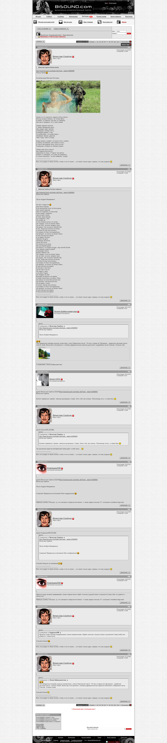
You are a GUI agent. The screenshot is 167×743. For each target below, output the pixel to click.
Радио (99, 737)
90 (105, 41)
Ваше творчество (68, 35)
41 (97, 41)
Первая (91, 41)
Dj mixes (50, 737)
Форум (124, 22)
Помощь (130, 12)
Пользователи (107, 22)
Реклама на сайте (46, 740)
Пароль (114, 33)
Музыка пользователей (46, 22)
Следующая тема (89, 709)
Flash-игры (128, 16)
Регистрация (112, 3)
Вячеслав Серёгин (62, 56)
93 (112, 41)
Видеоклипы (73, 16)
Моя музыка (68, 22)
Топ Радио (85, 16)
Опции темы (125, 44)
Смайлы (38, 725)
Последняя (125, 41)
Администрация (64, 740)
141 (118, 41)
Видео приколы (116, 16)
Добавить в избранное (126, 13)
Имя (113, 31)
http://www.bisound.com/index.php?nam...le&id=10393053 (55, 192)
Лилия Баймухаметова (65, 311)
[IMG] (37, 727)
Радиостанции (101, 16)
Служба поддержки (76, 740)
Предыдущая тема (78, 709)
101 (115, 41)
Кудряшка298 (54, 468)
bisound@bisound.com (94, 740)
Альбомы (60, 16)
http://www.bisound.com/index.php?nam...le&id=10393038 (55, 71)
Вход (106, 3)
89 (102, 41)
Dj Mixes (49, 16)
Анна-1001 (54, 379)
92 (109, 41)
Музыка (38, 16)
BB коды (38, 724)
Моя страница (88, 22)
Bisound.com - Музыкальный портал (51, 35)
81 (100, 41)
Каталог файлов (86, 737)
